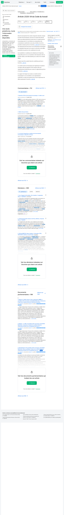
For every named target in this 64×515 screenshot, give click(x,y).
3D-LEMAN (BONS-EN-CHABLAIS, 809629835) (52, 417)
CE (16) (31, 191)
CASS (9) (38, 191)
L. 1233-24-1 (25, 71)
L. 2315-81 (24, 62)
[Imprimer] (39, 6)
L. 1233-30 (36, 44)
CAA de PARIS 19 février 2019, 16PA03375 (30, 414)
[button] (37, 2)
